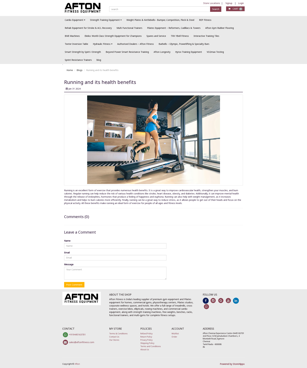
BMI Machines (72, 35)
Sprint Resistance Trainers (78, 59)
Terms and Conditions (150, 346)
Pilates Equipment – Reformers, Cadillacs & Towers (174, 27)
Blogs (80, 70)
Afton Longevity (162, 51)
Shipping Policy (147, 343)
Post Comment (74, 284)
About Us (144, 349)
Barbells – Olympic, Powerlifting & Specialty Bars (184, 43)
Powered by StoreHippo (232, 363)
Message (69, 264)
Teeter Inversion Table (76, 43)
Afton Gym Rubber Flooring (219, 27)
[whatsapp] (206, 306)
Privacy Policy (146, 340)
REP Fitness (205, 19)
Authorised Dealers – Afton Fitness (135, 43)
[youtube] (228, 300)
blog (99, 59)
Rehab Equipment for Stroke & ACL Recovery (88, 27)
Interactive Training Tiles (206, 35)
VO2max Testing (215, 51)
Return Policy (146, 336)
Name (67, 240)
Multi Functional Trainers (129, 27)
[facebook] (206, 300)
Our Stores (114, 340)
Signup (228, 3)
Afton (77, 363)
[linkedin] (236, 300)
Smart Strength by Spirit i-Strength (83, 51)
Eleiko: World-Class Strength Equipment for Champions (113, 35)
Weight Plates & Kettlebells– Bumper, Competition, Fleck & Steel (160, 19)
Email (67, 252)
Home (70, 70)
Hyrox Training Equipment (188, 51)
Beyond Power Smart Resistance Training (127, 51)
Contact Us (114, 336)
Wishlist (175, 333)
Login (241, 3)
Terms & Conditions (118, 333)
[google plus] (221, 300)
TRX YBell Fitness (180, 35)
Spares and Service (156, 35)
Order (174, 336)
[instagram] (213, 300)
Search (215, 9)
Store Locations (211, 3)
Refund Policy (146, 333)
